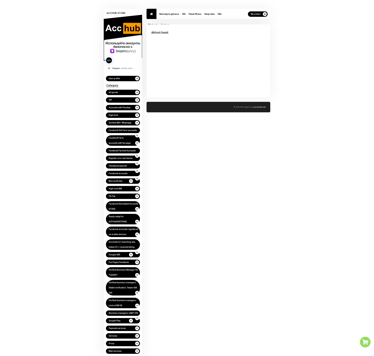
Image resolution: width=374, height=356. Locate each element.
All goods (113, 92)
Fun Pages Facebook (119, 262)
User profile (114, 78)
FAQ (219, 14)
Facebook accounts (118, 173)
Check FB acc (194, 14)
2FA (184, 14)
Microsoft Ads (115, 181)
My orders (256, 14)
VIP (110, 100)
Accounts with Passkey (119, 107)
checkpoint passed (118, 166)
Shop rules (209, 14)
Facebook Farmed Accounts (122, 150)
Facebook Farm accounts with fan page (120, 140)
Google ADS (114, 254)
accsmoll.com (260, 107)
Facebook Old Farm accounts (123, 130)
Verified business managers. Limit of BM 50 (122, 303)
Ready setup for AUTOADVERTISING (118, 219)
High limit (113, 115)
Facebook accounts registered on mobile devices (123, 231)
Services (113, 336)
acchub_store (127, 68)
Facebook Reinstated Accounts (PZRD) (123, 206)
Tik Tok (112, 196)
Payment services (117, 328)
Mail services (115, 351)
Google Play (114, 320)
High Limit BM (115, 188)
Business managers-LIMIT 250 (123, 313)
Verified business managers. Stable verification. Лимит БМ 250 (123, 287)
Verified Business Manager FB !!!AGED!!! (123, 272)
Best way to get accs (169, 14)
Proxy (111, 343)
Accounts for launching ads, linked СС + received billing (122, 244)
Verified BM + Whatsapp (120, 123)
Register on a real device (121, 158)
